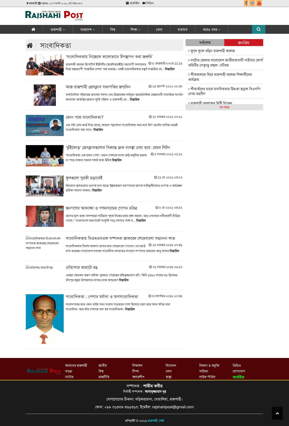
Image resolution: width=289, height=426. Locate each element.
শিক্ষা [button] (134, 29)
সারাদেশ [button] (86, 29)
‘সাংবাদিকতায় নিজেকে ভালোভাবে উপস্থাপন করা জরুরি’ (109, 56)
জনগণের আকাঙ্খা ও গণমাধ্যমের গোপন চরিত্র (101, 208)
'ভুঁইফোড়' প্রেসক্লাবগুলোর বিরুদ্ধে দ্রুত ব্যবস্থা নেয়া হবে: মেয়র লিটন (118, 147)
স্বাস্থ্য (169, 376)
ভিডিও (150, 3)
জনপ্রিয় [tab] (243, 42)
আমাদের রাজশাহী (76, 365)
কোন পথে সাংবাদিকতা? (84, 117)
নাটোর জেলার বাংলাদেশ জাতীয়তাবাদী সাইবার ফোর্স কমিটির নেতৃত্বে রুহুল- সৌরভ (225, 62)
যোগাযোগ (239, 371)
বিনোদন (171, 365)
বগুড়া (68, 371)
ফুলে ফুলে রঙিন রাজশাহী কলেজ (212, 50)
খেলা (159, 29)
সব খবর (224, 107)
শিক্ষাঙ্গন (137, 365)
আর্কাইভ (134, 3)
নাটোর (69, 376)
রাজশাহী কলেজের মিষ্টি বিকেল (211, 103)
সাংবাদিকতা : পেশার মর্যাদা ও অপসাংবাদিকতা (102, 296)
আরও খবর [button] (210, 29)
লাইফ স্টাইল (207, 376)
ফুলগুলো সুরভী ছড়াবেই (84, 177)
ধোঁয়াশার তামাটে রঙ (82, 267)
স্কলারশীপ (138, 376)
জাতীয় (103, 365)
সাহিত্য (203, 371)
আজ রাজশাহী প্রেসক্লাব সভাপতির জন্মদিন (98, 86)
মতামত (182, 29)
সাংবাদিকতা (55, 45)
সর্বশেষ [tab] (205, 42)
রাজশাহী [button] (57, 29)
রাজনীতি (104, 376)
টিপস (135, 371)
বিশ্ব (112, 29)
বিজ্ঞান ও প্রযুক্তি (209, 365)
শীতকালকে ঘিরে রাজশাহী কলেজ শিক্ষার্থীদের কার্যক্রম (220, 76)
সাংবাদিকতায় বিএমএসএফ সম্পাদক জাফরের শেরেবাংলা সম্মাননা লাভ (120, 238)
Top (277, 413)
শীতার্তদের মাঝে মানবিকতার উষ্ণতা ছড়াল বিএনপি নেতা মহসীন (224, 91)
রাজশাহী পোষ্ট (156, 420)
